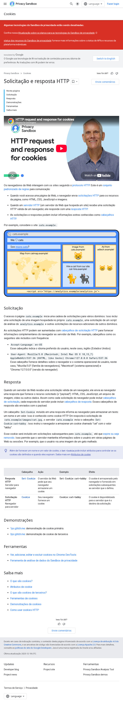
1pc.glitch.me (17, 528)
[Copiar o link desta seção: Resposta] (24, 382)
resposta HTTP (79, 209)
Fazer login (113, 4)
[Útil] (112, 73)
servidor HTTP (31, 205)
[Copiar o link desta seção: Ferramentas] (30, 547)
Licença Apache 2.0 (86, 644)
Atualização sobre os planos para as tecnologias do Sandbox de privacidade (56, 33)
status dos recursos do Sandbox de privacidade (27, 40)
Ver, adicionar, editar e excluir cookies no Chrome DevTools (43, 554)
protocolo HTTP (81, 185)
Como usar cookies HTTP (24, 609)
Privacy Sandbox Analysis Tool (98, 669)
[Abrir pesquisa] (71, 4)
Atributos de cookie (81, 454)
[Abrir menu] (5, 4)
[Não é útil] (116, 73)
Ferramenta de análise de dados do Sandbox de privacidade (43, 560)
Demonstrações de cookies (25, 604)
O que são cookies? (21, 581)
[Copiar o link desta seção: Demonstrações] (36, 521)
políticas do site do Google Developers (33, 648)
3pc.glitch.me (17, 534)
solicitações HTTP (88, 195)
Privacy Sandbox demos (95, 674)
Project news (10, 674)
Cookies (10, 14)
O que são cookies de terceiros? (28, 592)
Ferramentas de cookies (23, 598)
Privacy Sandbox (11, 73)
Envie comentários (105, 81)
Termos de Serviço (13, 688)
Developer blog (11, 669)
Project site (49, 669)
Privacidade (32, 688)
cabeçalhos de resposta (77, 401)
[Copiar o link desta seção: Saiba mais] (26, 573)
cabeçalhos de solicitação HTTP (80, 330)
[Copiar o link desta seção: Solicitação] (26, 308)
